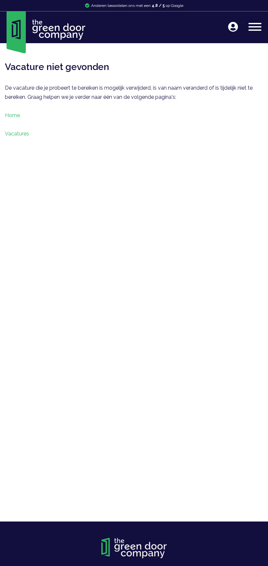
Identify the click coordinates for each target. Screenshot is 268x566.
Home (12, 115)
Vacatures (17, 134)
